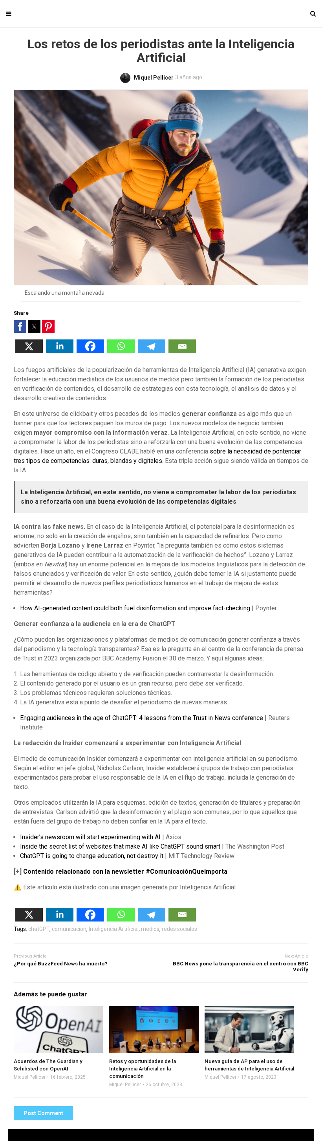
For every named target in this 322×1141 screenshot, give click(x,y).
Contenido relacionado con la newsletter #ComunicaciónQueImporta (125, 871)
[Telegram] (151, 351)
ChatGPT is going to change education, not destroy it (91, 856)
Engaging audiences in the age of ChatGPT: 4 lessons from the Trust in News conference (141, 718)
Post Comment (43, 1113)
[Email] (182, 351)
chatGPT (38, 929)
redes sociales (179, 929)
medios (150, 929)
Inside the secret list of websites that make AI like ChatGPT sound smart (120, 846)
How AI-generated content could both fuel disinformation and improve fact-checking (135, 608)
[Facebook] (90, 351)
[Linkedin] (59, 351)
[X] (29, 351)
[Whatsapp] (121, 351)
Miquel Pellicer (30, 1077)
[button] (20, 326)
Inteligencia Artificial (114, 929)
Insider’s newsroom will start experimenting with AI (90, 837)
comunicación (69, 929)
